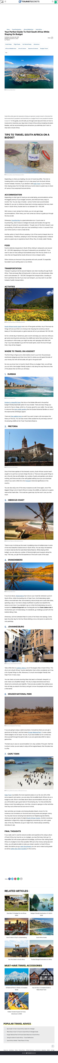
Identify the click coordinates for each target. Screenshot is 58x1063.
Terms (16, 1050)
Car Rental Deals (26, 44)
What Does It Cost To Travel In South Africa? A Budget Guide (22, 1031)
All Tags (52, 1050)
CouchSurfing (15, 220)
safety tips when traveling (19, 848)
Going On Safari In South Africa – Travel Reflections (20, 1037)
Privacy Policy (22, 1050)
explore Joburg (21, 668)
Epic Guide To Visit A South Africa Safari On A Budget (21, 1028)
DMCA (48, 1050)
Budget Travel (44, 48)
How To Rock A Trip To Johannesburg (16, 937)
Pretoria (27, 481)
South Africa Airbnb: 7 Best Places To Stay (18, 1040)
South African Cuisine (33, 818)
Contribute (11, 1050)
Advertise (44, 1050)
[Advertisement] (15, 18)
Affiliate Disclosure (30, 1050)
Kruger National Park (34, 732)
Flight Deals (17, 44)
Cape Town (36, 183)
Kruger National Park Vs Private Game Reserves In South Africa (23, 1034)
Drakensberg (20, 596)
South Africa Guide (41, 937)
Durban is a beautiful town (13, 402)
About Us (6, 1050)
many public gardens (20, 409)
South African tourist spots (13, 326)
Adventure (36, 44)
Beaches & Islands (33, 48)
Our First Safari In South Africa (16, 959)
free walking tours (16, 416)
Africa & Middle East (10, 48)
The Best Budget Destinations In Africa (41, 959)
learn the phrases (25, 846)
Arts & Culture (22, 48)
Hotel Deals (8, 44)
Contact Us (37, 1050)
